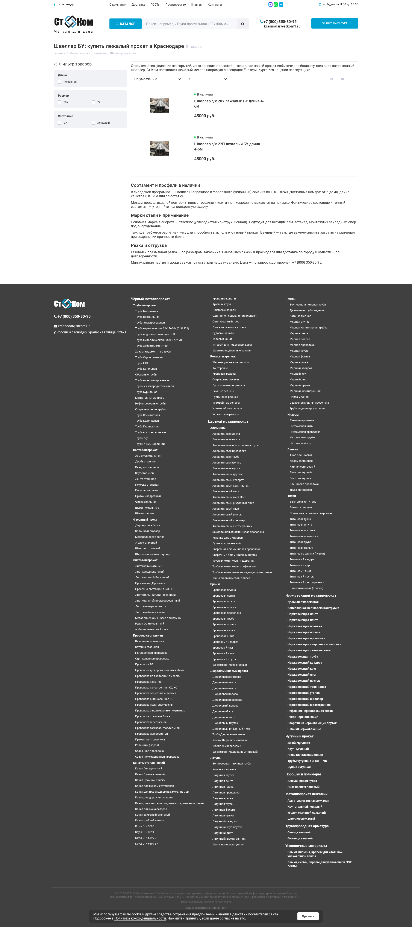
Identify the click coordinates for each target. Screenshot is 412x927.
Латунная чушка (223, 815)
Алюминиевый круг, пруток (230, 485)
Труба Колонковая (147, 420)
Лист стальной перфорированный (157, 600)
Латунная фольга (223, 809)
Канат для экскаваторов (151, 809)
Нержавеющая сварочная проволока (314, 644)
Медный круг (298, 373)
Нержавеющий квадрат (305, 662)
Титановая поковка (302, 530)
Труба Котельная (146, 368)
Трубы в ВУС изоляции (150, 443)
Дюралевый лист (223, 717)
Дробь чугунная (299, 743)
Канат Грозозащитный (150, 774)
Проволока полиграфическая (154, 704)
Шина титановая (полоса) (306, 588)
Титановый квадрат (302, 559)
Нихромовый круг (301, 443)
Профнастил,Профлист (150, 583)
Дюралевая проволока (227, 699)
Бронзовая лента (223, 595)
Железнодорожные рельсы (230, 362)
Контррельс (220, 368)
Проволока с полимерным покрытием (160, 710)
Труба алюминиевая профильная (234, 566)
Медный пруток (300, 385)
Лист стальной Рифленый (152, 577)
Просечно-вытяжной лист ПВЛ (155, 589)
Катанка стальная (147, 647)
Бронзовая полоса (224, 607)
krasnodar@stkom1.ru (282, 26)
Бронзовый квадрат (225, 641)
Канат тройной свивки (150, 820)
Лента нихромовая (302, 420)
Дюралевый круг (223, 711)
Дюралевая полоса (225, 694)
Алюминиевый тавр (225, 508)
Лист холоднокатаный (150, 571)
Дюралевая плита (224, 688)
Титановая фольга (301, 547)
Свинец (293, 449)
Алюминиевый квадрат (228, 480)
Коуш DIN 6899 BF (146, 843)
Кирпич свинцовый (302, 466)
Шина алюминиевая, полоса (231, 578)
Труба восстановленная (150, 432)
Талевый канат (222, 338)
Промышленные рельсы (228, 385)
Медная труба (299, 350)
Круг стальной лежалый (305, 806)
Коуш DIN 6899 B (145, 837)
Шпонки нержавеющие (304, 729)
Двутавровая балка (147, 525)
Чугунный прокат (299, 736)
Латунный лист (222, 832)
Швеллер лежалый (301, 818)
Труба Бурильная (146, 392)
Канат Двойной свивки (150, 780)
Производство (175, 4)
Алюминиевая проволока (229, 451)
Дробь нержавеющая (303, 602)
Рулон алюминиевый (226, 543)
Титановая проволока (304, 536)
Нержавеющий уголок (304, 692)
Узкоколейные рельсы (227, 408)
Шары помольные (147, 507)
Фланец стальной (300, 838)
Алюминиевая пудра (302, 781)
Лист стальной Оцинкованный (155, 594)
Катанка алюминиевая (227, 537)
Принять (308, 916)
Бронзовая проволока (226, 612)
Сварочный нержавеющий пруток (312, 723)
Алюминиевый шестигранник (232, 526)
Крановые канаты (224, 298)
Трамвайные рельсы (226, 402)
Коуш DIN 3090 (144, 826)
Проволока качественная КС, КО (156, 687)
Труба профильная (147, 316)
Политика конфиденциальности (206, 907)
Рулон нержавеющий (303, 717)
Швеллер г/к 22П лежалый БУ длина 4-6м (227, 146)
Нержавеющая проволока (307, 638)
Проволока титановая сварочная (311, 513)
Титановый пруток (302, 576)
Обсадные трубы (146, 374)
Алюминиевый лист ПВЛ (228, 497)
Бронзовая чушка (223, 630)
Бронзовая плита (223, 601)
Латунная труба (222, 803)
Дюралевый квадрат (226, 705)
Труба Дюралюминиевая (228, 734)
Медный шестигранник (305, 391)
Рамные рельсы (223, 391)
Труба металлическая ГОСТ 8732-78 (158, 340)
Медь (291, 299)
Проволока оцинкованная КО (154, 699)
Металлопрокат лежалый (306, 794)
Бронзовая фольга (224, 624)
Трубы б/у (141, 438)
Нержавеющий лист (302, 674)
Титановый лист (300, 571)
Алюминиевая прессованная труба (235, 445)
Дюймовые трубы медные (307, 310)
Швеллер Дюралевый (226, 746)
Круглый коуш (221, 304)
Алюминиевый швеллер (228, 520)
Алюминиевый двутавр (227, 474)
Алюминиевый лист (225, 491)
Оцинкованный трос (225, 321)
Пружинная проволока (150, 739)
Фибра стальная (145, 501)
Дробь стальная (145, 461)
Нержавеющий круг (302, 668)
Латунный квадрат (224, 821)
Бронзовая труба (223, 618)
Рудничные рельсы (225, 396)
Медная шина (299, 362)
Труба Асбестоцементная (151, 345)
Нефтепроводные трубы (150, 403)
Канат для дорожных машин (154, 797)
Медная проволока (302, 344)
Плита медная (299, 396)
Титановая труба (300, 542)
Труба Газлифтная (147, 426)
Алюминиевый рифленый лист (233, 503)
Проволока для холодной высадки (157, 676)
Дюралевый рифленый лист (231, 728)
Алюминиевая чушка (226, 468)
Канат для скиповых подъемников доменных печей (169, 803)
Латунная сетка (222, 798)
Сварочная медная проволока (309, 402)
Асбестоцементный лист (151, 629)
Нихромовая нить (301, 426)
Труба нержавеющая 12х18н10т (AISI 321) (162, 328)
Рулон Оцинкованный (149, 623)
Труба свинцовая (301, 489)
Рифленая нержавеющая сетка (310, 711)
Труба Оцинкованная (149, 357)
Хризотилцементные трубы (153, 351)
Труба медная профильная (307, 408)
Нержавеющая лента (303, 614)
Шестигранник (144, 513)
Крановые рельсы (224, 373)
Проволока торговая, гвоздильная (157, 727)
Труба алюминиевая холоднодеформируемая (242, 572)
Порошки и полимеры (303, 774)
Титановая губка (300, 519)
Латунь (215, 758)
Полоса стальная (146, 490)
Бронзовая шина (223, 636)
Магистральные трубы (150, 397)
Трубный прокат (144, 305)
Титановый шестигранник (307, 582)
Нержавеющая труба (303, 656)
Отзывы (197, 4)
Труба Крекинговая (147, 415)
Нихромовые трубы (302, 437)
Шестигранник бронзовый (229, 664)
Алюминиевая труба (225, 456)
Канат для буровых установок (154, 785)
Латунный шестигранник (228, 838)
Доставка (138, 4)
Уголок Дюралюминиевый (230, 740)
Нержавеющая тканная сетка (309, 650)
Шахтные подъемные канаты (231, 350)
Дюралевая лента (224, 682)
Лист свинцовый (301, 472)
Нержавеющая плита (303, 620)
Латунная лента (222, 781)
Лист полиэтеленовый (304, 787)
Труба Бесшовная (146, 311)
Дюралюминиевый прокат (229, 671)
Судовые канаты (223, 333)
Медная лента (299, 333)
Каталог (127, 24)
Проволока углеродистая (151, 733)
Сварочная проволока (149, 750)
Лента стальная (145, 478)
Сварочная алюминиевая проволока (236, 549)
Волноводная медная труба (308, 304)
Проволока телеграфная (151, 722)
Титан (292, 496)
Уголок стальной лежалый (307, 812)
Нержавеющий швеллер (305, 699)
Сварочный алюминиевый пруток (234, 554)
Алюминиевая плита (226, 439)
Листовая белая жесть (150, 612)
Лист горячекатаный (148, 566)
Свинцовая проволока (304, 484)
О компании (117, 4)
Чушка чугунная (299, 767)
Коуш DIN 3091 (144, 832)
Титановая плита (301, 524)
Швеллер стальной (147, 548)
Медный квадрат (301, 368)
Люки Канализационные (305, 755)
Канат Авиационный (148, 768)
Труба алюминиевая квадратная (233, 560)
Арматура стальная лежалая (308, 800)
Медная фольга (300, 356)
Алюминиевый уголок (227, 514)
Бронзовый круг (222, 647)
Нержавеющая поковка (305, 626)
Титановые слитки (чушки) (307, 553)
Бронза (215, 584)
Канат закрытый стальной (152, 814)
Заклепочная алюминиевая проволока (238, 531)
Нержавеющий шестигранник (309, 705)
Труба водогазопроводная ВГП (155, 334)
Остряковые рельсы (225, 379)
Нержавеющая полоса (304, 632)
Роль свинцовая (300, 478)
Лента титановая (301, 507)
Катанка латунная (224, 769)
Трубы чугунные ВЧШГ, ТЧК (307, 761)
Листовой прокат (145, 560)
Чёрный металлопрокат (150, 299)
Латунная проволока (225, 792)
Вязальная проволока (149, 641)
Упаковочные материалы (306, 846)
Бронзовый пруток (224, 659)
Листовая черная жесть (150, 606)
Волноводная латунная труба (231, 763)
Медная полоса (300, 339)
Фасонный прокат (146, 519)
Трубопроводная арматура (307, 826)
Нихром (293, 414)
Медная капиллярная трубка (308, 327)
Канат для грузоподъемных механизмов (162, 791)
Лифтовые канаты (224, 310)
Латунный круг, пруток (227, 827)
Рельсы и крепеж (223, 356)
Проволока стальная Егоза (152, 716)
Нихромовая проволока (305, 431)
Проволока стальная (148, 635)
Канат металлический (149, 762)
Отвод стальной (299, 832)
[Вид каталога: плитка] (331, 79)
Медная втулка (299, 321)
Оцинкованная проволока (152, 658)
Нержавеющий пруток (304, 680)
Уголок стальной (146, 542)
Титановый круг (300, 565)
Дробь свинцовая (301, 460)
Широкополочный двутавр (152, 554)
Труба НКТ (141, 363)
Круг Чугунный (298, 749)
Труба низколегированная (152, 380)
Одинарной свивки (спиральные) (234, 315)
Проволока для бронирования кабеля (159, 670)
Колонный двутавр (147, 531)
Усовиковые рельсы (225, 414)
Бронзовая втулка (224, 589)
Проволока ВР (144, 664)
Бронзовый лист (223, 653)
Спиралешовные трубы (150, 409)
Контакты (215, 4)
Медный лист (299, 379)
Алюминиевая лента (226, 433)
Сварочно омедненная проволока (157, 756)
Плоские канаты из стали (229, 327)
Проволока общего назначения (155, 693)
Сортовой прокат (145, 450)
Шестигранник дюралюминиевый (235, 751)
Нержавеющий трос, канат (307, 686)
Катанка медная (300, 316)
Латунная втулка (223, 775)
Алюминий (218, 428)
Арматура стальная (148, 455)
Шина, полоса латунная (228, 844)
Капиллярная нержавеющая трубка (313, 608)
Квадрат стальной (147, 467)
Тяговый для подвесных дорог (232, 344)
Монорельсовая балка (149, 536)
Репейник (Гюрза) (147, 745)
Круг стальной (144, 473)
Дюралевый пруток (225, 723)
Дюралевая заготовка (226, 676)
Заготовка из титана (303, 501)
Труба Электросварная (150, 322)
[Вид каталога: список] (342, 79)
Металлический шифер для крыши (158, 618)
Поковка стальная (147, 484)
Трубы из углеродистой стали (154, 386)
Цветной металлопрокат (228, 421)
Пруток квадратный (148, 496)
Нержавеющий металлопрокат (310, 595)
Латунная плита (222, 786)
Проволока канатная (148, 681)
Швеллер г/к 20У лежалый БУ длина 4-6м (229, 103)
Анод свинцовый (301, 455)
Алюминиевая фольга (226, 462)
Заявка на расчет (334, 23)
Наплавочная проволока (151, 652)
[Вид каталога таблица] (353, 79)
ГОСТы (155, 4)
